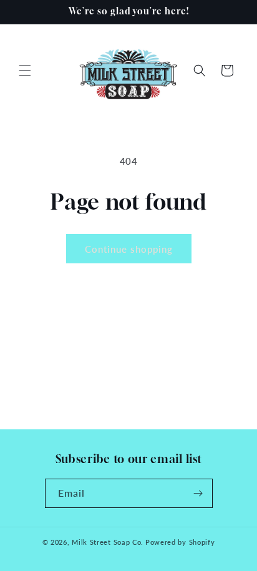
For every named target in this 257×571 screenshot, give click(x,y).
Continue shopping (129, 249)
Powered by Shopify (180, 542)
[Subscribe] (198, 493)
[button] (25, 70)
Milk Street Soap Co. (107, 542)
